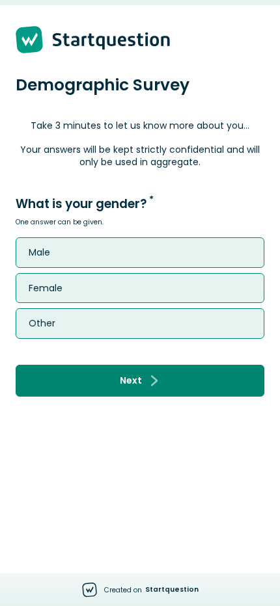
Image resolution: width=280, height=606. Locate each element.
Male (39, 252)
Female (46, 288)
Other (42, 323)
